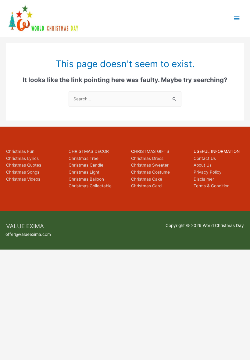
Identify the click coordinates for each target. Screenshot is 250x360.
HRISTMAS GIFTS (151, 151)
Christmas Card (146, 185)
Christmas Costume (150, 172)
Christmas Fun (20, 151)
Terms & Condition (212, 185)
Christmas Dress (147, 158)
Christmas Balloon (86, 179)
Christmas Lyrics (22, 158)
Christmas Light (84, 172)
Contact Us (205, 158)
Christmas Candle (86, 165)
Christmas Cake (146, 179)
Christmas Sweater (150, 165)
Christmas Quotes (23, 165)
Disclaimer (204, 179)
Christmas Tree (83, 158)
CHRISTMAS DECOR (89, 151)
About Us (203, 165)
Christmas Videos (23, 179)
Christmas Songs (22, 172)
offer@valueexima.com (28, 234)
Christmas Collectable (90, 185)
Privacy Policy (208, 172)
